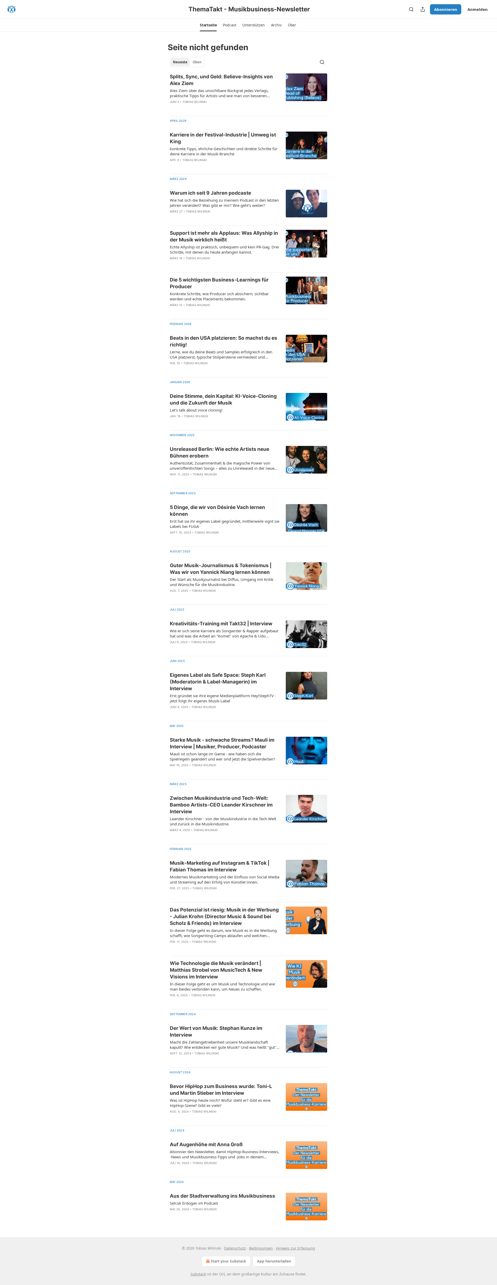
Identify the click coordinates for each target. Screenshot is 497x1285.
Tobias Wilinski (194, 102)
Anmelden (477, 9)
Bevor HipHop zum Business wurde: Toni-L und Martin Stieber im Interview (221, 1089)
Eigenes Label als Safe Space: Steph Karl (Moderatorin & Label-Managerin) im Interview (218, 681)
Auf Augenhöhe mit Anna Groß (206, 1144)
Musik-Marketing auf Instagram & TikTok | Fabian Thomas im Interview (219, 866)
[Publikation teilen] (423, 9)
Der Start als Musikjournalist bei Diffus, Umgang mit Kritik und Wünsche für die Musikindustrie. (221, 582)
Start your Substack (228, 1261)
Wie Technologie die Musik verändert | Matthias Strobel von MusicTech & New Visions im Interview (216, 970)
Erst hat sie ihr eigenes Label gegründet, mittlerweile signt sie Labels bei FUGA (224, 524)
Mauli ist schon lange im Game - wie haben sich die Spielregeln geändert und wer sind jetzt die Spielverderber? (222, 756)
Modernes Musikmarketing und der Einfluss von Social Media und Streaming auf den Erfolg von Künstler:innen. (224, 879)
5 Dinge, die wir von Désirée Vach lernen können (217, 510)
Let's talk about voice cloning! (196, 410)
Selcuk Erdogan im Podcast (194, 1203)
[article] (248, 92)
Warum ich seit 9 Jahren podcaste (210, 193)
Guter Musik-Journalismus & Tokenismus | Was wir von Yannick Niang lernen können (221, 568)
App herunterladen (274, 1261)
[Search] (411, 9)
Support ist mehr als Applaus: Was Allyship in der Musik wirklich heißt (224, 236)
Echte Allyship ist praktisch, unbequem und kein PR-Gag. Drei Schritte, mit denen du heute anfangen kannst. (224, 249)
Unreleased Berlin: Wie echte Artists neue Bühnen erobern (219, 452)
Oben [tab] (197, 62)
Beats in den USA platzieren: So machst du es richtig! (223, 341)
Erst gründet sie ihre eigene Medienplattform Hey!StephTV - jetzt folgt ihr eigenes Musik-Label (223, 698)
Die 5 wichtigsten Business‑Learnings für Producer (219, 283)
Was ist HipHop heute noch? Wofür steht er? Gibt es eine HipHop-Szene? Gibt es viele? (220, 1103)
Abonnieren (445, 9)
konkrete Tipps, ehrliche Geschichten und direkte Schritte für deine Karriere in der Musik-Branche (223, 151)
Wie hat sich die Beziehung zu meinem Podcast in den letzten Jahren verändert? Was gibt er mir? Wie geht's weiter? (224, 202)
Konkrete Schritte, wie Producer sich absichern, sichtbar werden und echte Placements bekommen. (219, 296)
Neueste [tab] (180, 62)
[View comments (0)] (207, 108)
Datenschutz (235, 1248)
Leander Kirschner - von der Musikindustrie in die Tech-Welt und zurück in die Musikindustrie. (223, 821)
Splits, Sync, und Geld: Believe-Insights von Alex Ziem (221, 80)
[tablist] (187, 62)
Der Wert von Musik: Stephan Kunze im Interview (216, 1031)
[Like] (173, 108)
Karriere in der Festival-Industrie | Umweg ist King (223, 138)
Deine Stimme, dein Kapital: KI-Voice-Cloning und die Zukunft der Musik (223, 399)
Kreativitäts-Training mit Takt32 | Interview (221, 624)
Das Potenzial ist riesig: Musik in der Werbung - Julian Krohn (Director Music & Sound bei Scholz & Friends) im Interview (224, 916)
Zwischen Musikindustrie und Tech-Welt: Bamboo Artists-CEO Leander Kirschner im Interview (221, 805)
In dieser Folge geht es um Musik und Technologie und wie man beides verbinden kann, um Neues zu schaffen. (222, 986)
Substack (198, 1274)
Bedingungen (261, 1248)
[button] (208, 25)
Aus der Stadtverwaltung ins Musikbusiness (222, 1196)
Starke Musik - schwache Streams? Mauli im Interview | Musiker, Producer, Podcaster (222, 743)
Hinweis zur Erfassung (295, 1248)
